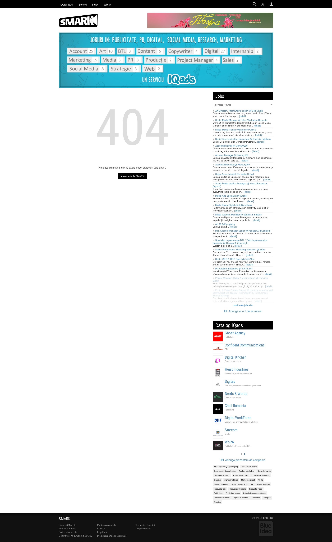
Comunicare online (233, 361)
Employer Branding (222, 475)
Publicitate (229, 337)
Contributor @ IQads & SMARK (75, 535)
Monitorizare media (239, 484)
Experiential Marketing (260, 475)
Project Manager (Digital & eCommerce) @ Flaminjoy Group (240, 279)
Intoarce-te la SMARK (132, 176)
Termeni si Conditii (145, 525)
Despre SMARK (67, 525)
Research (256, 497)
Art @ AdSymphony (225, 224)
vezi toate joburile (243, 305)
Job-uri (107, 4)
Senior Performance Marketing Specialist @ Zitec (240, 249)
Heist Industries (236, 369)
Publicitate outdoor (221, 497)
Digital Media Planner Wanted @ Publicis (235, 129)
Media (227, 433)
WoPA (229, 442)
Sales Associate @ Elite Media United (234, 174)
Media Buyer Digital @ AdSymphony (233, 205)
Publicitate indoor (233, 493)
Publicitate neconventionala (254, 493)
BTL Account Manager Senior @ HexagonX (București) (242, 230)
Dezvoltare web (264, 470)
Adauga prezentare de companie (244, 460)
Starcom (231, 430)
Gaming (217, 479)
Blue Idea (268, 518)
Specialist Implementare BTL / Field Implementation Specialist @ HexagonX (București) (240, 241)
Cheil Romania (235, 406)
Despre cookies (143, 528)
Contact (101, 528)
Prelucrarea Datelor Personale (111, 535)
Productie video (255, 488)
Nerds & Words (236, 393)
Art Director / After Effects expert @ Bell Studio (239, 110)
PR (226, 349)
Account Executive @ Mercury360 (232, 164)
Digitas (230, 381)
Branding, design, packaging (226, 466)
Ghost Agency (235, 333)
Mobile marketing (249, 421)
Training (217, 502)
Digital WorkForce (238, 418)
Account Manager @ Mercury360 (231, 155)
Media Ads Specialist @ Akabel (231, 195)
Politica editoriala (67, 528)
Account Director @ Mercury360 (231, 145)
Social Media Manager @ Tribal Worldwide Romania (241, 120)
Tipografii (267, 497)
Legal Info (102, 532)
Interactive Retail (231, 479)
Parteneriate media (68, 532)
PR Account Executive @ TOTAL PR (233, 268)
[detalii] (242, 116)
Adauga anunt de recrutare (244, 311)
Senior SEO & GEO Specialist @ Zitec (234, 259)
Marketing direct (248, 479)
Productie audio (263, 484)
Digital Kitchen (235, 357)
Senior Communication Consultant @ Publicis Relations (243, 139)
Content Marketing (246, 470)
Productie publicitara (237, 488)
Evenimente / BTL (243, 446)
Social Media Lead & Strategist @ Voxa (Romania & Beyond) (240, 185)
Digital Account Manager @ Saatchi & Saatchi (238, 214)
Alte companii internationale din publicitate (243, 385)
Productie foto (220, 488)
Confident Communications (245, 345)
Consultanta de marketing (225, 470)
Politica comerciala (106, 525)
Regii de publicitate (240, 497)
